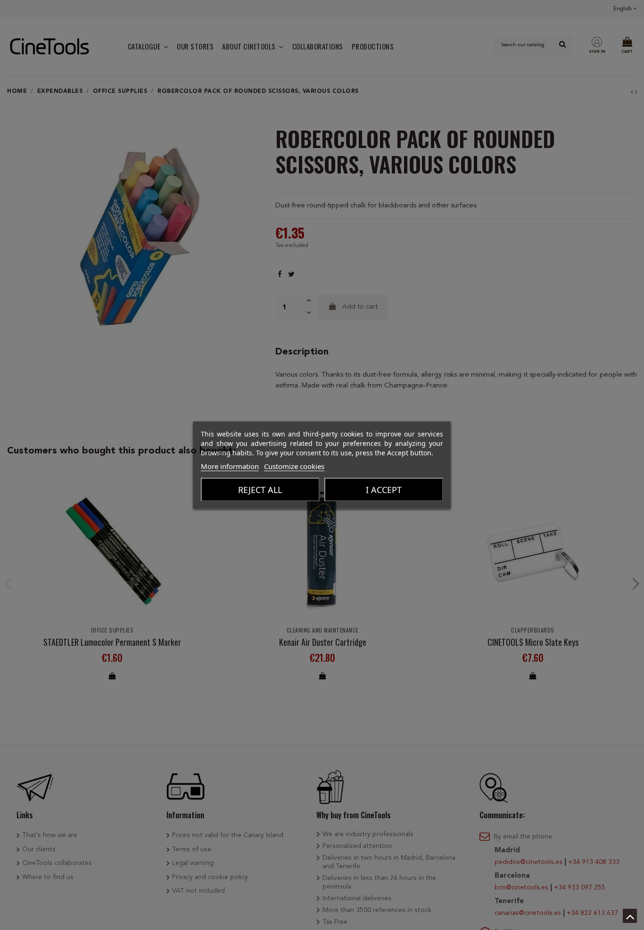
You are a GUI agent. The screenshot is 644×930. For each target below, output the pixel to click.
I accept (384, 489)
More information (230, 465)
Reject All (260, 489)
